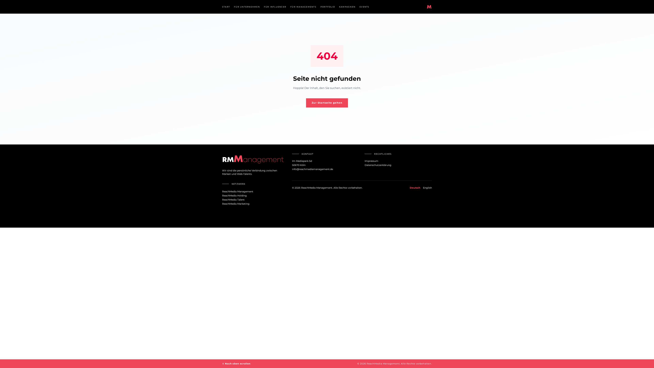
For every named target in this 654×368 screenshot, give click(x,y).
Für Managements (303, 7)
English (427, 187)
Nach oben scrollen (236, 363)
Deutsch (415, 187)
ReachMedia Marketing (236, 203)
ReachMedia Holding (234, 195)
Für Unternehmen (247, 7)
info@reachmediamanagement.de (312, 169)
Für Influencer (275, 7)
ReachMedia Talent (233, 199)
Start (226, 7)
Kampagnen (347, 7)
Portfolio (328, 7)
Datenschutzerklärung (378, 165)
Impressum (371, 161)
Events (364, 7)
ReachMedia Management (237, 191)
